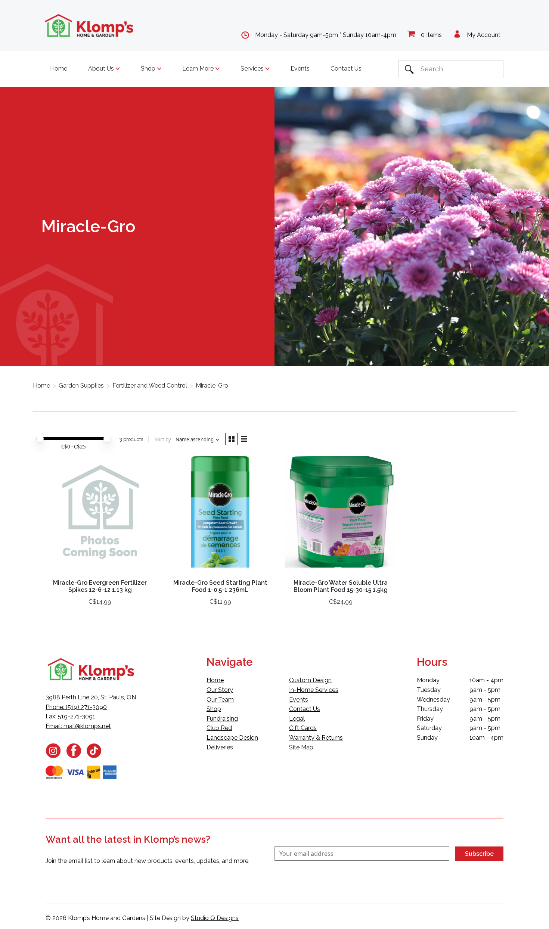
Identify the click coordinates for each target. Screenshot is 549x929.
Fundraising (222, 718)
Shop (214, 708)
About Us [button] (101, 68)
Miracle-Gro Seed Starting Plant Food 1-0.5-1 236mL (220, 586)
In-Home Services (313, 689)
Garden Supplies (81, 385)
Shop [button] (149, 68)
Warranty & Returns (316, 737)
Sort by (163, 439)
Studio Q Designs (215, 918)
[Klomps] (89, 25)
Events (300, 68)
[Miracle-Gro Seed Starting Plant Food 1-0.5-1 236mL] (220, 514)
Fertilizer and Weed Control (149, 385)
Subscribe (479, 853)
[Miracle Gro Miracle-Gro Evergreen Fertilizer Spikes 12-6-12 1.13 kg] (99, 514)
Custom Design (310, 680)
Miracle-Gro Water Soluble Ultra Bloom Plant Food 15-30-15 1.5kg (341, 586)
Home (58, 68)
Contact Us (346, 68)
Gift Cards (303, 727)
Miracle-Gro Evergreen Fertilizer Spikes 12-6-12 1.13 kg (100, 586)
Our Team (220, 699)
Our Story (220, 689)
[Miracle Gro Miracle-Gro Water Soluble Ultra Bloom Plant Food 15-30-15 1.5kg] (340, 514)
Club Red (219, 727)
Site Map (301, 747)
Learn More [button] (198, 68)
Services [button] (253, 68)
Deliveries (220, 747)
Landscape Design (232, 737)
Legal (297, 718)
